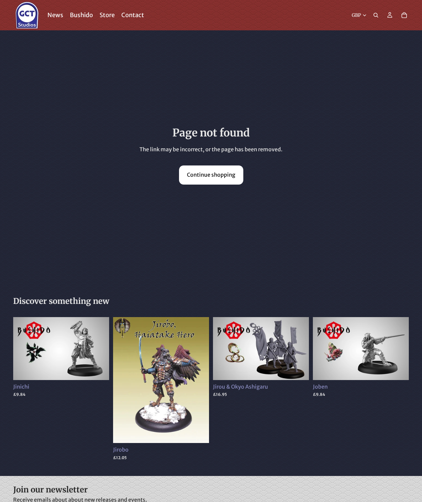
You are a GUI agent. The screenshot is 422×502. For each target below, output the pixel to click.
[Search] (376, 15)
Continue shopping (211, 174)
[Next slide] (99, 348)
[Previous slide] (23, 348)
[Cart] (404, 15)
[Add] (99, 370)
